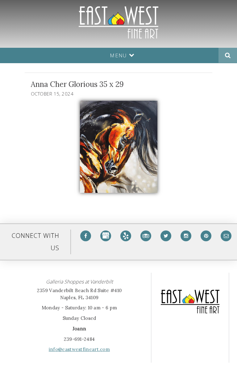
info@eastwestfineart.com (79, 349)
